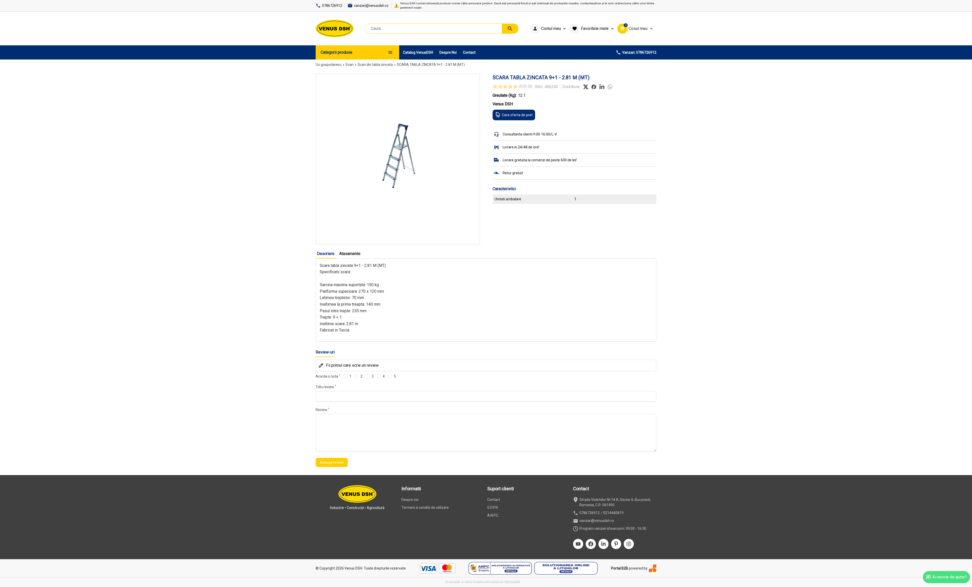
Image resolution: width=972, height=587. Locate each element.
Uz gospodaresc (328, 65)
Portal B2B (619, 568)
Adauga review (332, 462)
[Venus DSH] (335, 28)
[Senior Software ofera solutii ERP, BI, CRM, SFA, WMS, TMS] (652, 568)
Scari (350, 65)
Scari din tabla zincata (375, 65)
